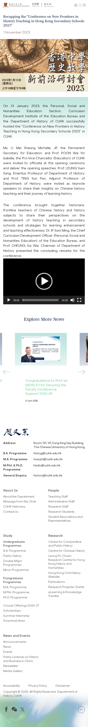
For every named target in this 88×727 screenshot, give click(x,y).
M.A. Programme (14, 587)
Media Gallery (13, 671)
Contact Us (10, 511)
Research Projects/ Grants (66, 587)
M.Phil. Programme (16, 592)
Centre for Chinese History (66, 550)
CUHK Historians (14, 506)
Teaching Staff (58, 496)
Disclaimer (63, 685)
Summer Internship (16, 615)
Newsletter (10, 666)
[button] (44, 281)
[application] (44, 281)
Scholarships (12, 610)
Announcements (14, 641)
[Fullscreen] (79, 300)
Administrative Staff (61, 501)
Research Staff (58, 506)
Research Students (61, 511)
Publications (56, 581)
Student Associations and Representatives (65, 518)
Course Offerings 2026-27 (21, 605)
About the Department (18, 496)
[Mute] (72, 300)
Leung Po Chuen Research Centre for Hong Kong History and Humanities (66, 561)
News (7, 646)
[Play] (9, 300)
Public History (12, 555)
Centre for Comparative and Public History (65, 543)
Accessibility (11, 685)
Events (7, 651)
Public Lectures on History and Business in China (20, 659)
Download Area (14, 620)
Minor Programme (16, 570)
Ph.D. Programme (15, 597)
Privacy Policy (37, 685)
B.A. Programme (14, 550)
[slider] (41, 300)
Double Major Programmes (12, 563)
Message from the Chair (19, 501)
